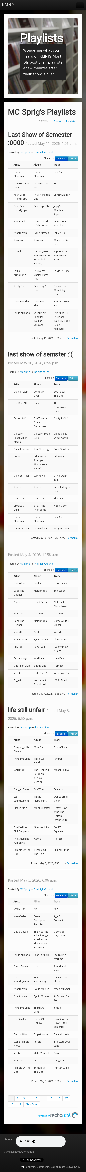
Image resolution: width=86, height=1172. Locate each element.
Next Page (31, 1104)
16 (58, 1098)
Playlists (70, 121)
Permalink (72, 338)
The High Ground (43, 152)
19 (19, 1104)
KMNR (8, 4)
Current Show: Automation (19, 1151)
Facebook (61, 158)
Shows (57, 121)
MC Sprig (25, 152)
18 (11, 1104)
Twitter (73, 158)
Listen (7, 1139)
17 (66, 1098)
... (43, 1098)
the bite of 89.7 (42, 372)
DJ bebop (25, 727)
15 (50, 1098)
